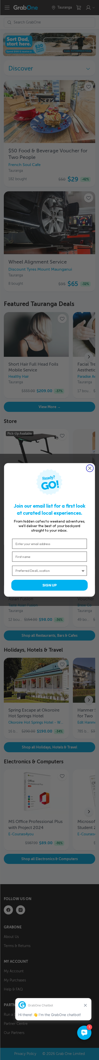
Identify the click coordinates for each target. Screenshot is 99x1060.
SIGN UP (49, 585)
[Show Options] (83, 571)
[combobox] (48, 571)
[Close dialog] (89, 468)
